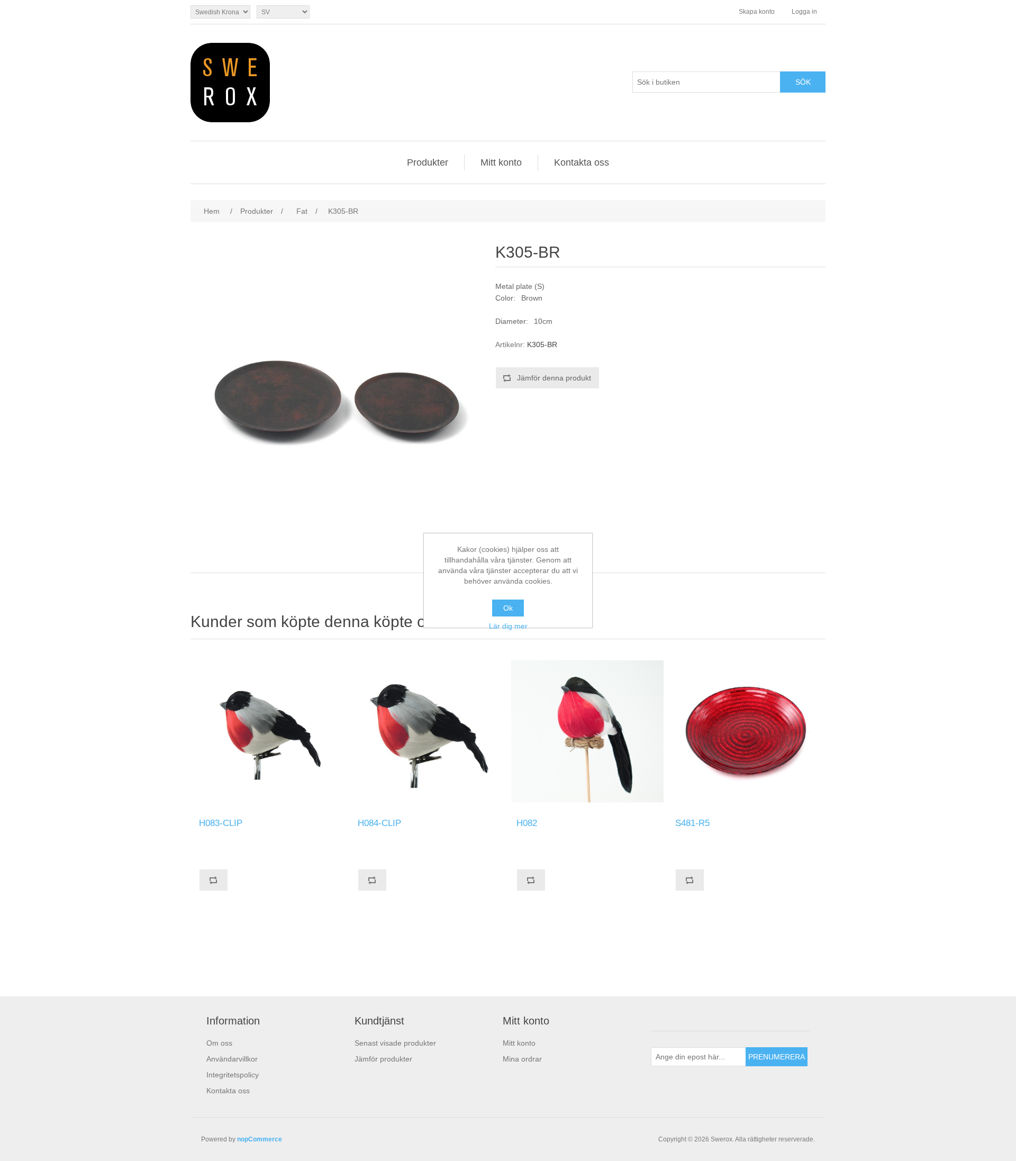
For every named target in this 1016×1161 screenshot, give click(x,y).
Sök (803, 82)
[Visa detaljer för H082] (587, 731)
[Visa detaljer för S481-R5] (746, 731)
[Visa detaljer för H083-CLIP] (270, 731)
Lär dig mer (508, 626)
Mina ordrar (522, 1059)
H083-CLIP (220, 823)
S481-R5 (692, 823)
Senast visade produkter (395, 1043)
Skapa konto (757, 11)
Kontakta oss (581, 162)
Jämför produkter (383, 1059)
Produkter (427, 162)
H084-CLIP (379, 823)
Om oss (219, 1043)
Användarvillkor (232, 1059)
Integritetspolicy (232, 1075)
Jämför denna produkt (554, 378)
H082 (526, 823)
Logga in (804, 11)
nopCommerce (259, 1139)
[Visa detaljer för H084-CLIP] (428, 731)
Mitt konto (501, 162)
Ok (508, 608)
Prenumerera (776, 1057)
